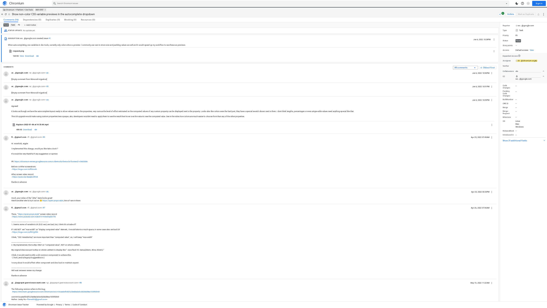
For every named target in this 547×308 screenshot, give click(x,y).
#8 (80, 283)
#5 (43, 137)
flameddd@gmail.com (36, 299)
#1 (50, 38)
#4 (47, 100)
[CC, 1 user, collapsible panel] (530, 76)
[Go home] (2, 14)
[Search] (54, 3)
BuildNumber (508, 100)
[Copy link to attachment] (37, 55)
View (22, 56)
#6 (47, 192)
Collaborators (508, 71)
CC (504, 76)
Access (506, 50)
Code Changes (506, 87)
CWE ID (506, 104)
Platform (19, 10)
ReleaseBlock (508, 131)
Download (29, 56)
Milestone (507, 117)
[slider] (500, 161)
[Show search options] (506, 3)
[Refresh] (5, 14)
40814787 (39, 10)
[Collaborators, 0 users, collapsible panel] (530, 71)
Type (505, 30)
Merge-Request (506, 112)
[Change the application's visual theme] (517, 3)
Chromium (10, 10)
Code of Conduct (80, 305)
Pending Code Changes (506, 93)
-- (516, 45)
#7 (43, 208)
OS (504, 121)
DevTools (29, 10)
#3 (47, 86)
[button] (523, 30)
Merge (505, 108)
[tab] (11, 19)
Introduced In (508, 135)
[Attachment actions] (494, 51)
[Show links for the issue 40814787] (45, 9)
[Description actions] (494, 39)
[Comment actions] (491, 73)
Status (505, 41)
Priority (506, 36)
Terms (67, 305)
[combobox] (281, 3)
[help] (522, 3)
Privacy (59, 305)
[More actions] (543, 14)
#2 (47, 73)
